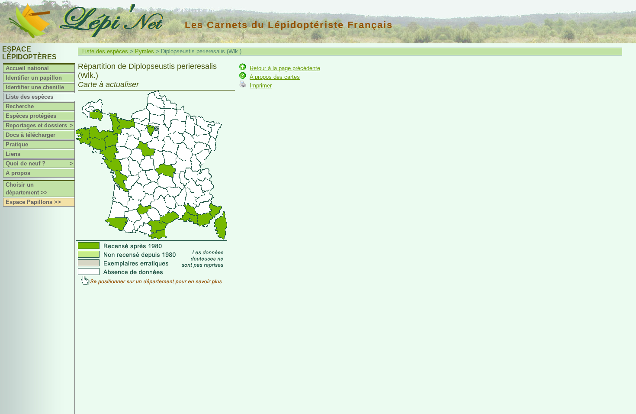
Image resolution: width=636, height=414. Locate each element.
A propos (18, 173)
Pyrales (144, 51)
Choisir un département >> (27, 188)
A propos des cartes (275, 77)
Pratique (17, 144)
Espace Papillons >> (33, 202)
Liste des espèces (29, 97)
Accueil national (27, 68)
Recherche (20, 106)
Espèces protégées (31, 116)
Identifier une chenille (35, 87)
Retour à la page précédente (285, 68)
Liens (13, 154)
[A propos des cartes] (242, 77)
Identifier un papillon (34, 77)
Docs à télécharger (30, 135)
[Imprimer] (242, 85)
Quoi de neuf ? (39, 163)
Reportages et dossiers (39, 125)
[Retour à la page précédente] (242, 68)
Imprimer (261, 85)
